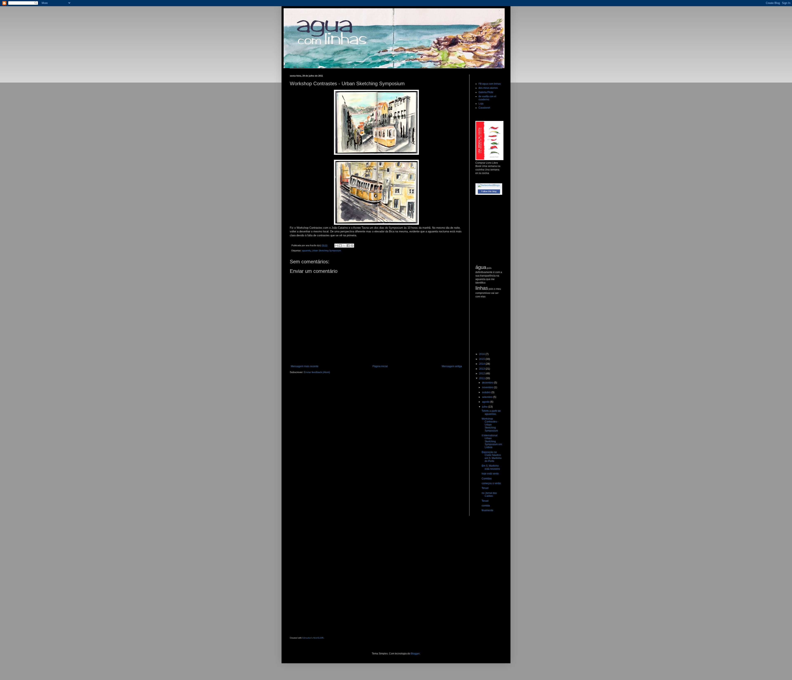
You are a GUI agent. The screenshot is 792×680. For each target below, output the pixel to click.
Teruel (485, 488)
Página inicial (380, 366)
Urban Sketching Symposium (326, 250)
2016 (482, 354)
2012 (482, 373)
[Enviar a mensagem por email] (336, 246)
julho (485, 406)
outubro (486, 392)
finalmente (487, 510)
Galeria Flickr (485, 92)
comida (486, 505)
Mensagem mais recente (304, 366)
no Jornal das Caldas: (489, 494)
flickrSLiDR (318, 638)
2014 (482, 363)
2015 (482, 359)
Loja (480, 103)
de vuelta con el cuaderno (487, 98)
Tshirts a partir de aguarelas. (491, 412)
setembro (487, 397)
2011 (482, 378)
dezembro (488, 382)
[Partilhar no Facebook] (348, 246)
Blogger (415, 653)
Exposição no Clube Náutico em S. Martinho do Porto (492, 456)
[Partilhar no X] (344, 246)
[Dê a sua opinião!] (340, 246)
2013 (482, 368)
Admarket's (307, 638)
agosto (486, 401)
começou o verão (491, 483)
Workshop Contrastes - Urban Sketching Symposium (490, 424)
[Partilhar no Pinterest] (352, 246)
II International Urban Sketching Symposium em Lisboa (492, 441)
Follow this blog (488, 191)
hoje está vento (490, 473)
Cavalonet (484, 107)
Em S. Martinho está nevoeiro (491, 467)
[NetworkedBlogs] (489, 185)
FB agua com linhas (489, 83)
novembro (488, 387)
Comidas (487, 478)
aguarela (306, 250)
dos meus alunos (488, 87)
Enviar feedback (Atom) (317, 372)
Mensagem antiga (452, 366)
